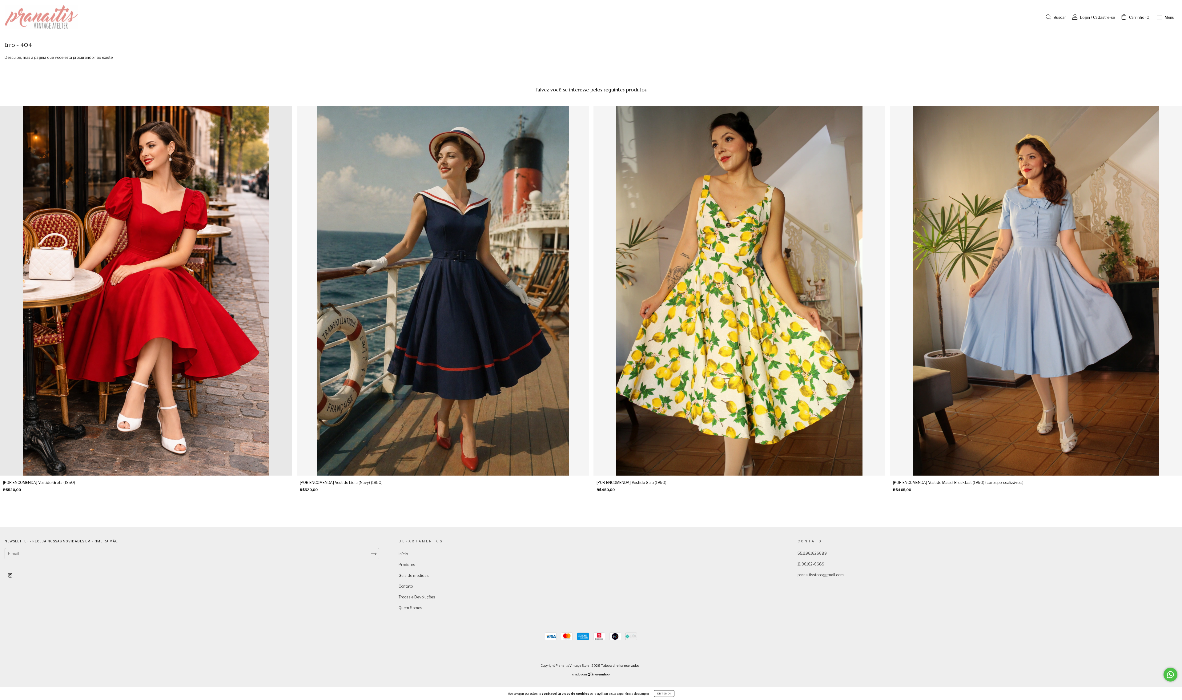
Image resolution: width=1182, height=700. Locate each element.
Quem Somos (410, 607)
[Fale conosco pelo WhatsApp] (1170, 675)
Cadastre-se (1104, 17)
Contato (406, 586)
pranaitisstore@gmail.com (821, 575)
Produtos (407, 564)
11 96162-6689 (811, 564)
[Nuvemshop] (591, 675)
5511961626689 (812, 553)
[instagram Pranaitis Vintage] (10, 575)
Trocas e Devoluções (417, 597)
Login (1085, 17)
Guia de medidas (413, 575)
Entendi (664, 693)
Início (403, 554)
